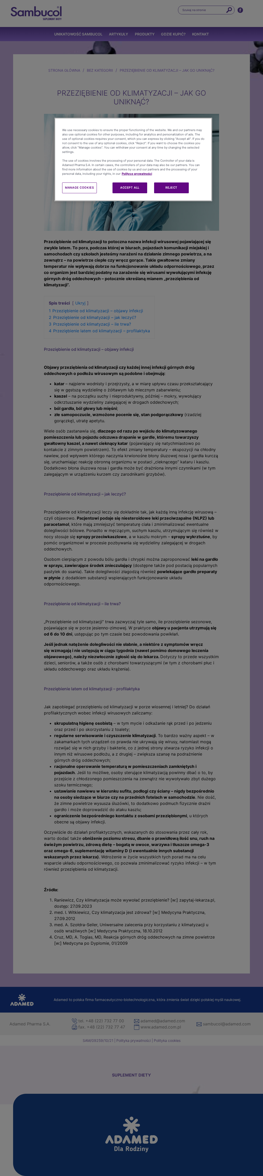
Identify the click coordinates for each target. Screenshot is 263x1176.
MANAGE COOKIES (79, 187)
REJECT (171, 187)
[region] (133, 159)
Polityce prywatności (137, 174)
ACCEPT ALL (129, 187)
